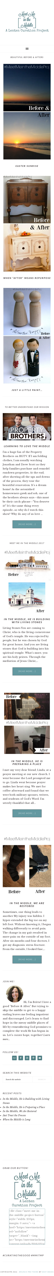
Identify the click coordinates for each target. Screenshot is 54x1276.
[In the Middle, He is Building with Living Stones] (27, 582)
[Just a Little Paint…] (27, 336)
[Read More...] (27, 524)
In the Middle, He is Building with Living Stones (27, 621)
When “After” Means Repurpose (27, 278)
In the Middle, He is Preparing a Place (27, 763)
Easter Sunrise (27, 166)
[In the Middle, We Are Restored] (27, 865)
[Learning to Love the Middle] (27, 427)
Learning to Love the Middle (27, 446)
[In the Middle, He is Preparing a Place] (27, 724)
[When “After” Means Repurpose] (27, 224)
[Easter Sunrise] (27, 112)
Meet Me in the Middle (27, 21)
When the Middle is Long (16, 1119)
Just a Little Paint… (27, 390)
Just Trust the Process (14, 1115)
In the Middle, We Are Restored (27, 905)
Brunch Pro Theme (29, 1272)
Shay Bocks (48, 1272)
